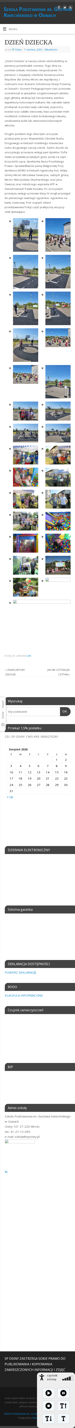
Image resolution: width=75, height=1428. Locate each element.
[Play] (48, 1393)
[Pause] (63, 1393)
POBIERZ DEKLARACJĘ (20, 972)
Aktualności (50, 49)
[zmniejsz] (48, 1418)
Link (29, 655)
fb (6, 1172)
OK (63, 711)
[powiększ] (63, 1405)
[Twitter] (64, 8)
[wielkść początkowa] (63, 1418)
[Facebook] (58, 8)
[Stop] (48, 1405)
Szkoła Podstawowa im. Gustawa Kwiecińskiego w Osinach (38, 12)
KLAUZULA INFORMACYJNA (24, 995)
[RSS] (70, 8)
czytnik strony (52, 1377)
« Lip (10, 797)
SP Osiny (16, 49)
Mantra (36, 1418)
